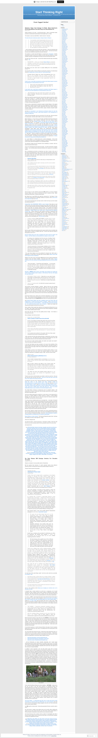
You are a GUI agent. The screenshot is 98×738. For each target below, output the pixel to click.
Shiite (63, 216)
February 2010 (64, 128)
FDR (29, 719)
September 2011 (65, 109)
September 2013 (65, 85)
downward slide (39, 433)
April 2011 (63, 114)
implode (40, 440)
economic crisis (45, 433)
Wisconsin (36, 451)
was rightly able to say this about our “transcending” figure (39, 72)
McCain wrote (42, 216)
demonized (51, 431)
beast (38, 429)
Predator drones (52, 720)
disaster (51, 718)
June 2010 (64, 124)
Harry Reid (48, 724)
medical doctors (31, 442)
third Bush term (64, 224)
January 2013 (64, 93)
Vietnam (63, 229)
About (63, 25)
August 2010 (64, 122)
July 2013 (63, 87)
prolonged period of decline (30, 721)
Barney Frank (33, 429)
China (63, 159)
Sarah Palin (64, 214)
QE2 (45, 443)
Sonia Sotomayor (65, 218)
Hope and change (43, 437)
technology (64, 222)
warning (47, 722)
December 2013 (65, 82)
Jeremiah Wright (65, 185)
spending (52, 721)
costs (32, 431)
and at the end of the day (51, 427)
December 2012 (65, 94)
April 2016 (64, 54)
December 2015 (65, 58)
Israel (63, 184)
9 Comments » (50, 454)
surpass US (30, 444)
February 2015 (64, 68)
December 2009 (65, 130)
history (63, 179)
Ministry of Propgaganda (43, 442)
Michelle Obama (65, 192)
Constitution (28, 431)
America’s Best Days (31, 158)
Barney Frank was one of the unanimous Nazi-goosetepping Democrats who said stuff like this (41, 260)
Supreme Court (64, 220)
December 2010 (65, 118)
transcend (32, 448)
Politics (54, 453)
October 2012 (64, 96)
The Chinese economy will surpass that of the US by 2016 (37, 445)
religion (30, 454)
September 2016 (65, 49)
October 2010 (64, 120)
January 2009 (64, 141)
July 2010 (63, 123)
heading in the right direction (39, 177)
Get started (60, 1)
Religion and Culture (37, 454)
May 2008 (64, 149)
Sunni (63, 219)
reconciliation (64, 207)
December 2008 (65, 142)
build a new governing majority (49, 429)
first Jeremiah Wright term (38, 453)
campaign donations (30, 430)
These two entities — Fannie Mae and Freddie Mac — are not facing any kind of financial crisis (41, 446)
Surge (56, 721)
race (63, 206)
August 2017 (64, 39)
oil (52, 453)
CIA (38, 718)
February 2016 (64, 56)
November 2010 (65, 119)
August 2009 (64, 134)
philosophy (64, 201)
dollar (55, 431)
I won (36, 440)
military (30, 725)
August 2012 (64, 98)
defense (29, 724)
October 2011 (64, 108)
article (33, 600)
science (63, 215)
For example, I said (28, 574)
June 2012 (64, 100)
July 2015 (63, 63)
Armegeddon (33, 452)
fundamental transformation (34, 436)
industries (49, 440)
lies (48, 441)
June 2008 (64, 148)
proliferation (38, 725)
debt (40, 718)
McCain (63, 190)
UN (62, 225)
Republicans (64, 210)
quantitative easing (50, 443)
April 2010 (64, 126)
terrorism (31, 722)
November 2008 (65, 143)
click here (51, 174)
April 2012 (64, 102)
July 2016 (63, 51)
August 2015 (64, 62)
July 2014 (63, 75)
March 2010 (64, 127)
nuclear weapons (38, 720)
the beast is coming (53, 444)
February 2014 (64, 80)
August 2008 (64, 146)
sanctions (63, 213)
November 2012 (65, 95)
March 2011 (64, 115)
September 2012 (65, 97)
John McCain (35, 441)
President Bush (64, 204)
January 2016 (64, 57)
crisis (34, 431)
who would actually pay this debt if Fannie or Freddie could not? (43, 450)
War (45, 725)
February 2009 (64, 140)
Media (26, 442)
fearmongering (36, 435)
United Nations (64, 227)
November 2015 (65, 59)
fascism (28, 435)
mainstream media (53, 441)
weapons (51, 722)
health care (34, 437)
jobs (31, 441)
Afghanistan (29, 718)
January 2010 (64, 129)
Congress (49, 723)
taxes (63, 221)
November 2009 (65, 131)
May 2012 (64, 101)
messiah (36, 442)
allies (33, 718)
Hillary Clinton (64, 178)
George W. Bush (28, 437)
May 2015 (64, 65)
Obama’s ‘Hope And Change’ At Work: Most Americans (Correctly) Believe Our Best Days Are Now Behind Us (41, 28)
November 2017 (65, 36)
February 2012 (64, 104)
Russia (41, 721)
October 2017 (64, 37)
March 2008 (64, 151)
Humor (63, 180)
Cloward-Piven (53, 430)
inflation (52, 440)
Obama (29, 443)
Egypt (63, 166)
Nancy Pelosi (49, 453)
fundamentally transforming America (47, 436)
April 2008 (64, 150)
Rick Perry (64, 211)
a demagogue (51, 53)
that (29, 59)
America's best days (38, 427)
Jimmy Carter (27, 441)
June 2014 (64, 76)
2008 (29, 427)
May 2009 (64, 137)
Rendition (38, 721)
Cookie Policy (53, 735)
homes (38, 437)
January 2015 (64, 69)
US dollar (36, 448)
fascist (32, 435)
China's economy (38, 430)
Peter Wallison (34, 443)
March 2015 (64, 67)
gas (55, 436)
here (36, 198)
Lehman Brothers (41, 441)
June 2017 (64, 40)
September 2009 (65, 133)
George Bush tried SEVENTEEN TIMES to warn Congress (37, 204)
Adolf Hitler (32, 427)
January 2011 (64, 117)
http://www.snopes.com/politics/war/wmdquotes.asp (37, 639)
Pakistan (47, 720)
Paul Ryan (64, 200)
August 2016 (64, 50)
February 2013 (64, 92)
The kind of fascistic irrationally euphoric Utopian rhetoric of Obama (38, 37)
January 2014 (64, 81)
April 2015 (64, 66)
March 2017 (64, 43)
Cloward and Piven (45, 430)
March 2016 (64, 55)
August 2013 (64, 86)
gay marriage (64, 172)
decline (42, 431)
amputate (44, 427)
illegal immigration (65, 181)
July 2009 (63, 135)
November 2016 (65, 47)
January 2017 (64, 45)
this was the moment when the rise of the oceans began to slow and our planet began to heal (41, 447)
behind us (41, 429)
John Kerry (64, 187)
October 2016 (64, 48)
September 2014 (65, 73)
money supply (51, 442)
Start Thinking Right (49, 12)
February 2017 (64, 44)
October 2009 (64, 132)
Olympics (63, 199)
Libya (46, 441)
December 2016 (65, 46)
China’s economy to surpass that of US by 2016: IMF (38, 318)
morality (63, 196)
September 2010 (65, 121)
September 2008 (65, 145)
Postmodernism (64, 203)
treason (43, 722)
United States (44, 454)
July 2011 (63, 111)
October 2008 (64, 144)
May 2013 (64, 89)
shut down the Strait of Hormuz (44, 579)
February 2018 (64, 34)
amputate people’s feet (38, 121)
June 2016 (64, 52)
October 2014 (64, 72)
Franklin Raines (50, 435)
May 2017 (64, 41)
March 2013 (64, 91)
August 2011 (64, 110)
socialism (63, 217)
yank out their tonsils (50, 121)
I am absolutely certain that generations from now (34, 438)
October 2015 (64, 60)
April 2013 (64, 90)
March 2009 (64, 139)
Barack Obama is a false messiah (31, 416)
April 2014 (64, 78)
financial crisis (44, 435)
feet (40, 435)
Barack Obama (47, 61)
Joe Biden (64, 186)
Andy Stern (29, 428)
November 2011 (64, 107)
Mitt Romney (64, 195)
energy (63, 167)
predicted (39, 443)
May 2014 (64, 77)
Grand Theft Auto (65, 175)
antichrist (33, 428)
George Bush (33, 719)
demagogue (46, 431)
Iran (43, 719)
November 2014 (65, 71)
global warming (64, 174)
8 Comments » (50, 725)
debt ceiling (38, 431)
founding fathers (65, 170)
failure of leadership (50, 434)
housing (48, 437)
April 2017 (64, 42)
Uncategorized (64, 226)
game (63, 171)
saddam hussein (47, 721)
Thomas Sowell (36, 722)
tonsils (28, 448)
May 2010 (64, 125)
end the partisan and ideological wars (38, 434)
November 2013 (65, 83)
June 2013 (64, 88)
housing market (54, 437)
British (36, 718)
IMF (38, 440)
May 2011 (63, 113)
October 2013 (64, 84)
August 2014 (64, 74)
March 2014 (64, 79)
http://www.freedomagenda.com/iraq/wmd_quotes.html (38, 638)
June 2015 (64, 64)
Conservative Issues (46, 452)
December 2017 (65, 35)
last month (41, 168)
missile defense (64, 194)
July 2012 (63, 99)
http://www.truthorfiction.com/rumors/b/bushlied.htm (37, 637)
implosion (44, 440)
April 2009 (64, 138)
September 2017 (65, 38)
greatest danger (39, 719)
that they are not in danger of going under (41, 444)
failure (26, 719)
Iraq (55, 440)
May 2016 (64, 53)
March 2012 (64, 103)
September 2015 (65, 61)
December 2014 (65, 70)
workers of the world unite (43, 451)
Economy (27, 453)
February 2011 (64, 116)
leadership (52, 719)
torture (41, 722)
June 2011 (64, 112)
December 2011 (64, 106)
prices (43, 443)
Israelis (47, 719)
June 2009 (64, 136)
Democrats (53, 452)
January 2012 (64, 105)
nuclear (33, 720)
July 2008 (63, 147)
